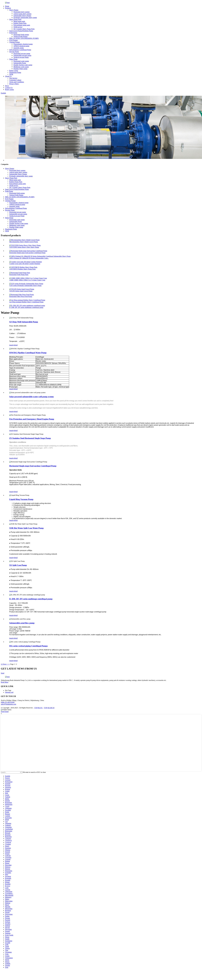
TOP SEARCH (49, 708)
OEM (11, 74)
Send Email (5, 711)
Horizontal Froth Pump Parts (18, 274)
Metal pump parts (19, 21)
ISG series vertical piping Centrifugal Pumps (28, 646)
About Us (8, 76)
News (7, 86)
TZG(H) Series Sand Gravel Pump (20, 291)
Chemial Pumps (14, 42)
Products (8, 8)
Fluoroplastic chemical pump (23, 44)
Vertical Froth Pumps (20, 36)
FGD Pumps (13, 40)
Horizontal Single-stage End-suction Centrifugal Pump (27, 253)
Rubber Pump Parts (19, 23)
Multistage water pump (21, 67)
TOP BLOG (38, 708)
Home (7, 6)
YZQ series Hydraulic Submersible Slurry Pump (25, 285)
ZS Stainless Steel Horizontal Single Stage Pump (30, 438)
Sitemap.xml (9, 692)
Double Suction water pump (22, 65)
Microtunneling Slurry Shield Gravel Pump (23, 242)
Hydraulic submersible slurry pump (25, 17)
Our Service (13, 78)
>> (9, 664)
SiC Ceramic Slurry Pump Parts (24, 29)
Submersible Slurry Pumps (22, 16)
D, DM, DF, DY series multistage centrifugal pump (26, 307)
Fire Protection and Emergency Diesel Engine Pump (31, 419)
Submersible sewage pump (22, 55)
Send (2, 673)
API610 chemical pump (21, 46)
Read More (4, 682)
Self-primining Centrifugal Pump (20, 50)
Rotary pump (13, 70)
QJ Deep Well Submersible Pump (23, 322)
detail (16, 345)
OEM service (17, 27)
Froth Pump (13, 33)
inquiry (11, 345)
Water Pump (13, 59)
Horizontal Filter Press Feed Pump (20, 296)
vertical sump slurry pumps (22, 14)
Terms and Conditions (16, 82)
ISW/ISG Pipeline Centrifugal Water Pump (28, 353)
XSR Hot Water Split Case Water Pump (26, 528)
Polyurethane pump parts (21, 25)
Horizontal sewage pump (21, 53)
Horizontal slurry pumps (21, 12)
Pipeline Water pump (20, 69)
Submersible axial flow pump (22, 623)
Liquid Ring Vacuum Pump (21, 499)
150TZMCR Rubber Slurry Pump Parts (22, 269)
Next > (5, 664)
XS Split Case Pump (18, 565)
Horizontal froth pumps (21, 34)
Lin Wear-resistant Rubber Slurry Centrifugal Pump (26, 302)
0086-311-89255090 (7, 702)
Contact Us (9, 87)
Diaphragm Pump (15, 72)
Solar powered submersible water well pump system (31, 397)
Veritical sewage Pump (21, 57)
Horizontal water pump (21, 61)
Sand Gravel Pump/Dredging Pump (21, 31)
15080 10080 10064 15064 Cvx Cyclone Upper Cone (27, 280)
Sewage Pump (14, 52)
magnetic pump (18, 48)
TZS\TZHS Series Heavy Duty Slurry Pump (24, 247)
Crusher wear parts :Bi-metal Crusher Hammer (24, 264)
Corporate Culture (15, 80)
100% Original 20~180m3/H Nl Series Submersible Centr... (29, 258)
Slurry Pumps (13, 10)
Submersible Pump (19, 63)
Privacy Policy (14, 84)
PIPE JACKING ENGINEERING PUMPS (24, 38)
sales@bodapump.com (8, 704)
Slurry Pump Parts (15, 19)
